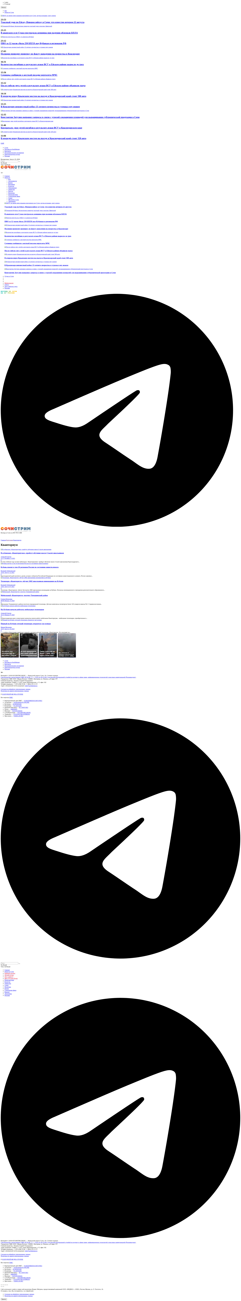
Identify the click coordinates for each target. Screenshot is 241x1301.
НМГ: (11, 697)
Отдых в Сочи (9, 276)
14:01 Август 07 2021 (7, 586)
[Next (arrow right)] (3, 1286)
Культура (11, 186)
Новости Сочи (9, 12)
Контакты (8, 151)
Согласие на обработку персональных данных (15, 689)
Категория (9, 540)
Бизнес (10, 183)
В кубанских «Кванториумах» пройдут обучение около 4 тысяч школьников (32, 553)
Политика (11, 193)
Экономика (12, 201)
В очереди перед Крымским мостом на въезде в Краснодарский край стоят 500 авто (43, 96)
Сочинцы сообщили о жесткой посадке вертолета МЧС (29, 75)
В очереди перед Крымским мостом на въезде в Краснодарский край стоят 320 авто (43, 138)
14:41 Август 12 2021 (7, 572)
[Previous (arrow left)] (1, 1286)
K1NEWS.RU (17, 704)
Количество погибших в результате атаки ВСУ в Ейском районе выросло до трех (42, 64)
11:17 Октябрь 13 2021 (8, 558)
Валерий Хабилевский (8, 571)
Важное (7, 992)
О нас (6, 147)
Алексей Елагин (6, 557)
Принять (4, 1299)
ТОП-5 (7, 285)
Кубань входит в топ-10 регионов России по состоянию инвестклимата (30, 567)
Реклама (7, 156)
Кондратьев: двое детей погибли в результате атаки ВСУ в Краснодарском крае (41, 128)
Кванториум (17, 540)
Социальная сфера (14, 196)
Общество (11, 189)
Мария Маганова (6, 627)
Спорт (10, 198)
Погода (10, 191)
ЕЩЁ (2, 143)
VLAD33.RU (17, 706)
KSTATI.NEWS (17, 711)
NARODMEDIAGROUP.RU (33, 700)
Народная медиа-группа (12, 154)
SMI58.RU (14, 709)
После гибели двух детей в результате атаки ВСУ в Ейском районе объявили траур (43, 85)
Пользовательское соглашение (14, 153)
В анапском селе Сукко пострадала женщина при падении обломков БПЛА (39, 33)
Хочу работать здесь (11, 286)
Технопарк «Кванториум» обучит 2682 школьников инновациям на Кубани (32, 581)
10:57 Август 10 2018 (7, 629)
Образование (12, 188)
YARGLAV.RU (18, 716)
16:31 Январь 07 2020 (7, 615)
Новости (7, 177)
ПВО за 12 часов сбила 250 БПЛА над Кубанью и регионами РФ (33, 43)
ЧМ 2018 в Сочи (13, 200)
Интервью (11, 184)
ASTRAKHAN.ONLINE (21, 702)
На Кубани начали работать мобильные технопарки (22, 609)
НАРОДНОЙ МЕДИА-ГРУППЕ (12, 694)
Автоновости (12, 181)
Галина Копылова (6, 599)
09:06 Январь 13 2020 (7, 601)
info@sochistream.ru (31, 686)
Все (6, 11)
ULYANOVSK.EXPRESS (21, 714)
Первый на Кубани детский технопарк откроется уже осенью (26, 624)
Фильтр (4, 7)
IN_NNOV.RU (23, 707)
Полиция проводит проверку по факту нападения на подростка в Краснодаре (40, 54)
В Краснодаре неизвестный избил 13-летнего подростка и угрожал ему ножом (40, 106)
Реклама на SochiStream (12, 149)
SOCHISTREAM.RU (24, 712)
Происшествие (13, 194)
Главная (7, 176)
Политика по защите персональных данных (15, 691)
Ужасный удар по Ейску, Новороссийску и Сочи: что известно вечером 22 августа (42, 22)
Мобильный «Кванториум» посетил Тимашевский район (24, 595)
